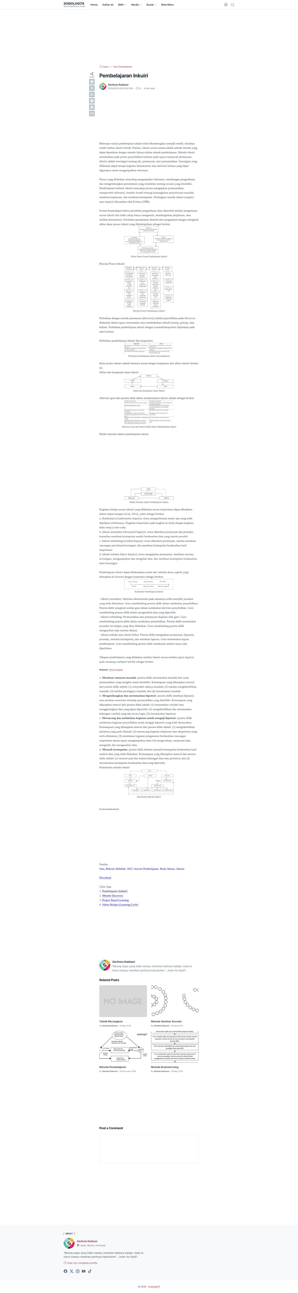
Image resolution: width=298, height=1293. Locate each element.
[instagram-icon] (77, 1271)
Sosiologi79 (74, 3)
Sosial (150, 4)
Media (135, 4)
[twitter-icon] (71, 1271)
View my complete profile (81, 1262)
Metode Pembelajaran (112, 1067)
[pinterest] (92, 107)
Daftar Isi (107, 4)
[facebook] (92, 82)
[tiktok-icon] (90, 1271)
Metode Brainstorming (164, 1067)
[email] (92, 113)
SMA (121, 4)
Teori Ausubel (116, 669)
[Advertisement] (149, 37)
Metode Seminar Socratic (166, 1021)
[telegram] (92, 101)
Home (94, 4)
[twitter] (92, 88)
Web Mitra (167, 4)
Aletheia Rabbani (87, 1241)
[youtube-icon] (84, 1271)
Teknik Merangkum (111, 1021)
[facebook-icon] (65, 1271)
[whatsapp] (92, 94)
